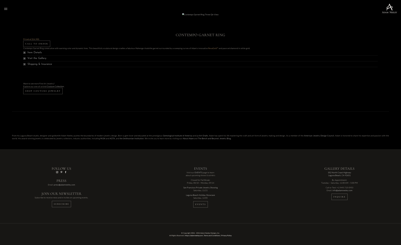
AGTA (112, 138)
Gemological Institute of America (177, 135)
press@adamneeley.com (64, 185)
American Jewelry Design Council (319, 135)
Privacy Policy (226, 235)
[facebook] (66, 172)
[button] (200, 52)
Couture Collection (55, 86)
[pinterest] (61, 172)
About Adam (188, 138)
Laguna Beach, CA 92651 (339, 175)
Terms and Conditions (212, 235)
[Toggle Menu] (5, 9)
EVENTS (198, 172)
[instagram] (57, 172)
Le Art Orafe (202, 135)
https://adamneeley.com (194, 235)
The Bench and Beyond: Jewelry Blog (214, 138)
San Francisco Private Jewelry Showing (200, 187)
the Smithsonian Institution (132, 138)
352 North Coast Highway (339, 172)
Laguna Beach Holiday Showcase (200, 195)
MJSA (102, 138)
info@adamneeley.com (342, 190)
